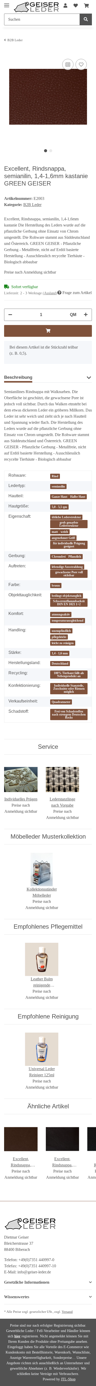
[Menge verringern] (10, 315)
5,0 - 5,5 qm (59, 507)
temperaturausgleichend (67, 620)
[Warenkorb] (86, 6)
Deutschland (60, 663)
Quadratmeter (61, 702)
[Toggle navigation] (6, 3)
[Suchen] (86, 19)
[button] (65, 6)
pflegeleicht (59, 637)
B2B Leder (32, 204)
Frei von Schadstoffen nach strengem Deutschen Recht (69, 714)
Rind (55, 476)
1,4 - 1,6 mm (60, 653)
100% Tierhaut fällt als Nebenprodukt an (69, 674)
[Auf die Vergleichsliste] (67, 64)
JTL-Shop (68, 1379)
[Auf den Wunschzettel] (81, 64)
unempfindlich (61, 631)
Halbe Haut (77, 497)
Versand (67, 1312)
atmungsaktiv (61, 614)
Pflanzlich (74, 556)
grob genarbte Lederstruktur (68, 524)
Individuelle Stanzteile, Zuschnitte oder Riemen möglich (69, 689)
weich (64, 532)
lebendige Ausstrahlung (67, 567)
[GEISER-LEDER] (36, 7)
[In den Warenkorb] (48, 331)
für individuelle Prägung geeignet (69, 545)
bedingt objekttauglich (66, 596)
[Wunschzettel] (75, 6)
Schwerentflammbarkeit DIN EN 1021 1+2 (69, 602)
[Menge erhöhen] (86, 315)
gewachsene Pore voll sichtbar (69, 573)
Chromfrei (59, 556)
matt (55, 532)
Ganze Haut (59, 497)
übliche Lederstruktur (66, 517)
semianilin (58, 486)
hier (17, 1336)
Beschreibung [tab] (18, 377)
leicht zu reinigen (63, 643)
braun (56, 585)
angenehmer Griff (63, 538)
